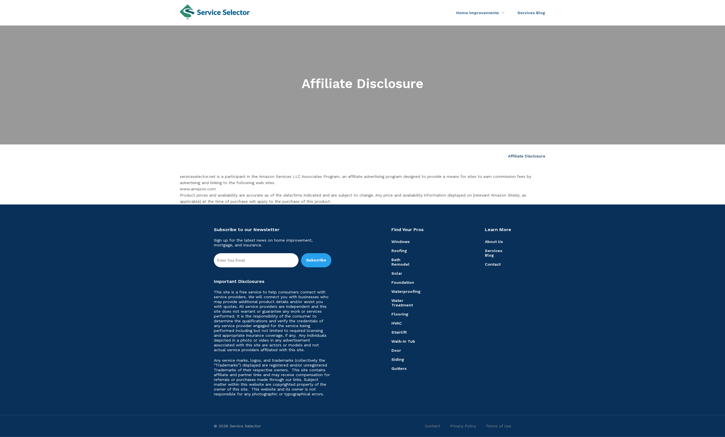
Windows (400, 241)
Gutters (399, 368)
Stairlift (399, 332)
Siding (397, 359)
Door (396, 350)
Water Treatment (402, 302)
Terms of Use (498, 426)
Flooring (399, 314)
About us (494, 241)
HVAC (396, 323)
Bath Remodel (400, 262)
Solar (396, 273)
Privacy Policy (463, 426)
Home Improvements (477, 12)
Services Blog (531, 12)
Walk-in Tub (403, 341)
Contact (493, 264)
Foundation (402, 282)
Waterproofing (406, 291)
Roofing (399, 250)
